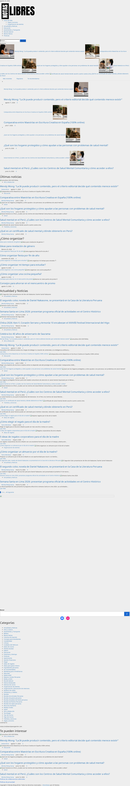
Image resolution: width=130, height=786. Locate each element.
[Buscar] (127, 614)
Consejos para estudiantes (12, 639)
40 (7, 492)
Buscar (2, 610)
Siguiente (11, 492)
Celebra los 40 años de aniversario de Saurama (25, 333)
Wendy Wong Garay (7, 200)
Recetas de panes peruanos (13, 698)
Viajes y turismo (13, 22)
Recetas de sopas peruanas (12, 704)
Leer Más (3, 352)
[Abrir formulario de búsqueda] (0, 38)
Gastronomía (8, 658)
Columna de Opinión (10, 637)
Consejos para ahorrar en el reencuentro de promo (16, 279)
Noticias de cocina (9, 685)
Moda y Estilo (8, 679)
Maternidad (7, 675)
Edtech (6, 650)
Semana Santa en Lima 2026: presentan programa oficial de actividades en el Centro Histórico (50, 311)
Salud (5, 204)
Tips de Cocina (8, 715)
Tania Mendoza (6, 425)
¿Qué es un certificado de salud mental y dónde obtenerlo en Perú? (36, 230)
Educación (7, 28)
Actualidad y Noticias (10, 26)
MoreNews (46, 785)
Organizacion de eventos (16, 24)
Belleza (6, 633)
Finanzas (6, 36)
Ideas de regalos (9, 417)
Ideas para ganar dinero (11, 666)
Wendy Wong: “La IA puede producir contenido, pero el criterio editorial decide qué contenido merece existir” (50, 51)
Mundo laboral (8, 32)
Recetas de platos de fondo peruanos (16, 700)
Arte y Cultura (8, 630)
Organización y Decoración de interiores (17, 688)
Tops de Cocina (8, 717)
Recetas (6, 694)
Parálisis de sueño (9, 690)
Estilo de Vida (8, 20)
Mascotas (7, 673)
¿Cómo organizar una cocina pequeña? (12, 270)
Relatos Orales (8, 707)
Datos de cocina (9, 647)
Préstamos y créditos (10, 692)
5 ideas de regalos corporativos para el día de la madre (17, 430)
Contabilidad (8, 641)
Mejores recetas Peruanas (12, 677)
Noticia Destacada (9, 683)
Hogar (6, 662)
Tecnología (7, 713)
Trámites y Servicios (10, 227)
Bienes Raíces (8, 34)
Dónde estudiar (9, 649)
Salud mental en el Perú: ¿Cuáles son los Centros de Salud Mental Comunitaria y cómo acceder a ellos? (36, 158)
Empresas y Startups (10, 654)
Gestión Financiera (10, 660)
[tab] (6, 79)
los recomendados (10, 669)
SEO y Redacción (9, 182)
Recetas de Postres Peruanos (13, 702)
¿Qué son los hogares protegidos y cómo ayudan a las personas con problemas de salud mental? (68, 65)
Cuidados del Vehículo (11, 645)
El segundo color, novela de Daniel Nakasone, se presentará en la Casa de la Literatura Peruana (51, 300)
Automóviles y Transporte (12, 30)
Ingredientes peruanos (11, 668)
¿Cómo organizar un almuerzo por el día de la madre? (17, 445)
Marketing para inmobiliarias (13, 671)
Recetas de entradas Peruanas (13, 696)
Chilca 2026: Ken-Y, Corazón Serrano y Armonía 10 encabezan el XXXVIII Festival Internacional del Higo (54, 322)
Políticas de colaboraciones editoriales (12, 779)
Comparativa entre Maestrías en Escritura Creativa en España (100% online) (28, 112)
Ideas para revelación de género (10, 242)
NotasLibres (5, 189)
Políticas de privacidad (7, 782)
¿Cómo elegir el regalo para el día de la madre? (15, 415)
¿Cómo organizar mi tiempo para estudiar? (13, 260)
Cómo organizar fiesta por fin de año (11, 251)
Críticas (6, 643)
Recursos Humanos (10, 705)
